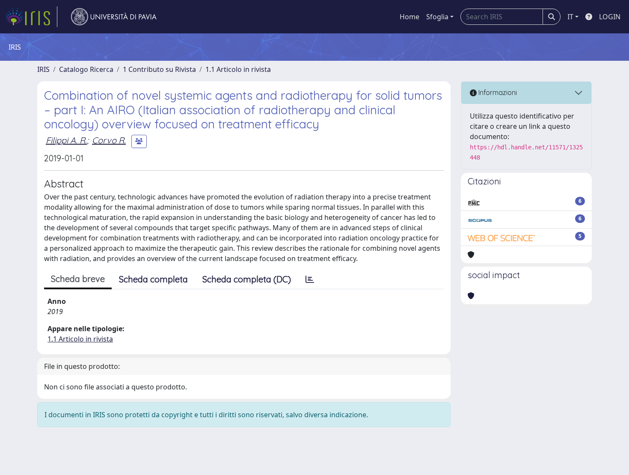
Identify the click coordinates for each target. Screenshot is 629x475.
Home (409, 16)
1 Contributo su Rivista (159, 69)
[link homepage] (31, 16)
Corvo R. (109, 140)
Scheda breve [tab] (78, 278)
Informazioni (497, 92)
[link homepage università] (113, 16)
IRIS (43, 69)
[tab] (309, 279)
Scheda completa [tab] (153, 279)
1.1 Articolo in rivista (238, 69)
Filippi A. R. (66, 140)
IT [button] (570, 16)
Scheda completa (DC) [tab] (246, 279)
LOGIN (609, 16)
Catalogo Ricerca (86, 69)
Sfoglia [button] (437, 16)
